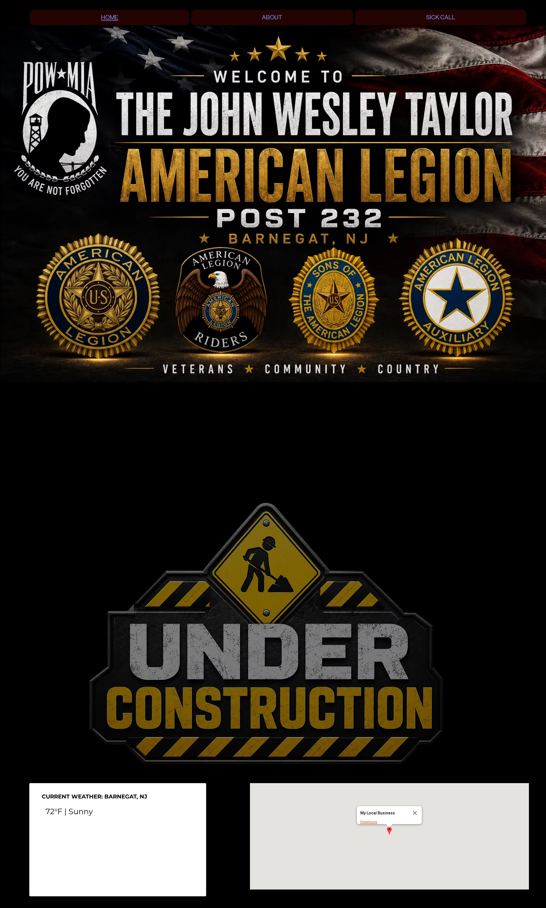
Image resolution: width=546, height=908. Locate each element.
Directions (368, 822)
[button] (389, 831)
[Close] (415, 813)
